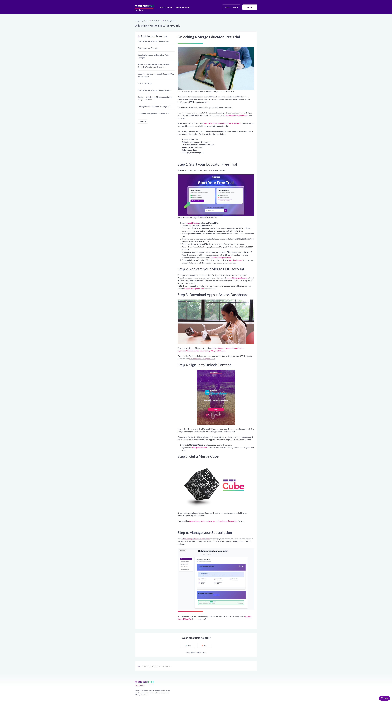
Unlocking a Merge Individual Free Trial (153, 113)
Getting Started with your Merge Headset (154, 90)
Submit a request (231, 7)
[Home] (144, 7)
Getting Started (170, 21)
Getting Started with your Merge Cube (153, 41)
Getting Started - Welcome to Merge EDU (154, 106)
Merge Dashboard (183, 7)
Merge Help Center (141, 21)
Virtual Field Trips (145, 83)
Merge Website (166, 7)
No (205, 645)
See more (143, 121)
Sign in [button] (249, 7)
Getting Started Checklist (148, 48)
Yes (189, 645)
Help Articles (156, 21)
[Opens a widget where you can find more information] (384, 698)
